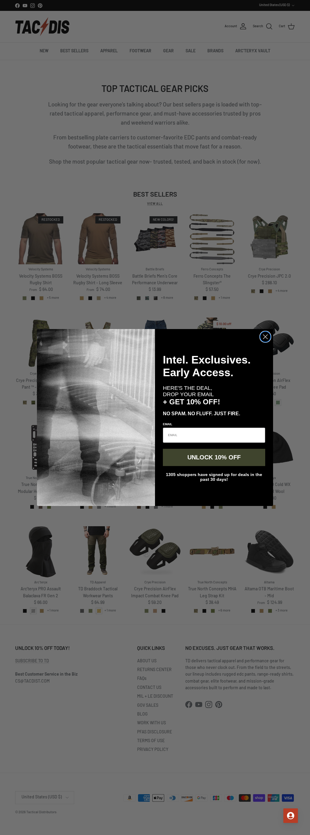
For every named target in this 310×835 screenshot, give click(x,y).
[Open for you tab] (290, 815)
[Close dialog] (265, 336)
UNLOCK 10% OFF (214, 457)
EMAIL (167, 424)
